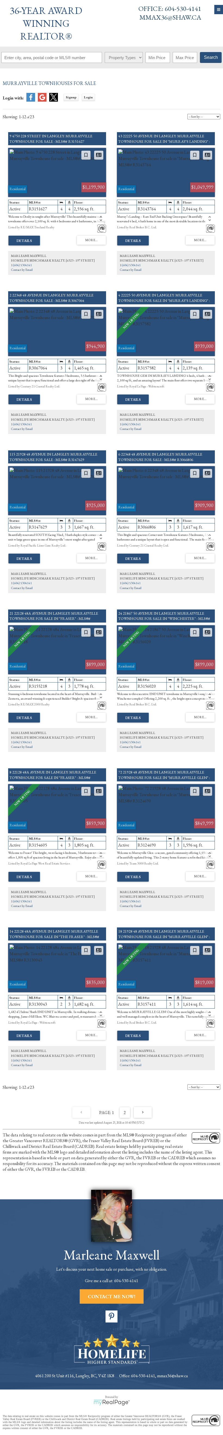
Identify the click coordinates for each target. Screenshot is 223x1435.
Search (211, 57)
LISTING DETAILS (24, 240)
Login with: (13, 98)
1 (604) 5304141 (21, 265)
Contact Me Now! (111, 1296)
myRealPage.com (111, 1402)
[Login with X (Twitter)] (53, 100)
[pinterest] (111, 1316)
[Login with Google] (42, 100)
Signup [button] (71, 97)
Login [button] (88, 97)
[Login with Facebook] (30, 100)
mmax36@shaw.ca (170, 17)
